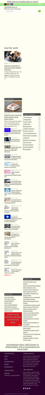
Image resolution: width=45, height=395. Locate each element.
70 (39, 142)
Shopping (26, 138)
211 (39, 124)
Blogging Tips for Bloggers (11, 308)
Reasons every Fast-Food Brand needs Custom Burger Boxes (13, 117)
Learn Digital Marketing (10, 305)
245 (39, 121)
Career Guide (27, 122)
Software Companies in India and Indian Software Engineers (12, 68)
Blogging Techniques (30, 140)
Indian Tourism (8, 310)
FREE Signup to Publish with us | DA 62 (22, 2)
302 (39, 119)
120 (39, 133)
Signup (6, 356)
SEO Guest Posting (9, 299)
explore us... (8, 275)
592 (39, 117)
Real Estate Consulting (30, 135)
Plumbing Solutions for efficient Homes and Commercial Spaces (12, 158)
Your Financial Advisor (30, 133)
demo (19, 325)
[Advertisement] (22, 21)
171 (39, 128)
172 (39, 126)
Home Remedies (28, 144)
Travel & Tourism (28, 131)
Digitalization (27, 119)
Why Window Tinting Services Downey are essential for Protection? (13, 263)
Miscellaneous (28, 117)
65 (39, 147)
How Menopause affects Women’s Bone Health (12, 141)
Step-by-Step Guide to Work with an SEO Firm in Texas (12, 271)
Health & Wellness (29, 128)
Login (5, 358)
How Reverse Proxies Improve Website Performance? (12, 165)
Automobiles (27, 149)
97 (39, 137)
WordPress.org (8, 366)
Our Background (8, 361)
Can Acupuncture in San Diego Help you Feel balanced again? (12, 201)
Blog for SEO (27, 142)
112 (39, 135)
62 (39, 149)
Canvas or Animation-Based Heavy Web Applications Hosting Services (31, 314)
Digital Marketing (28, 147)
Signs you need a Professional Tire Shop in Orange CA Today (12, 227)
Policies (6, 364)
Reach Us (7, 373)
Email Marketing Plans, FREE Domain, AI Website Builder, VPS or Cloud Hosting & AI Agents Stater (23, 347)
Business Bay (28, 126)
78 (39, 140)
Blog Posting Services (10, 307)
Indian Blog (27, 124)
